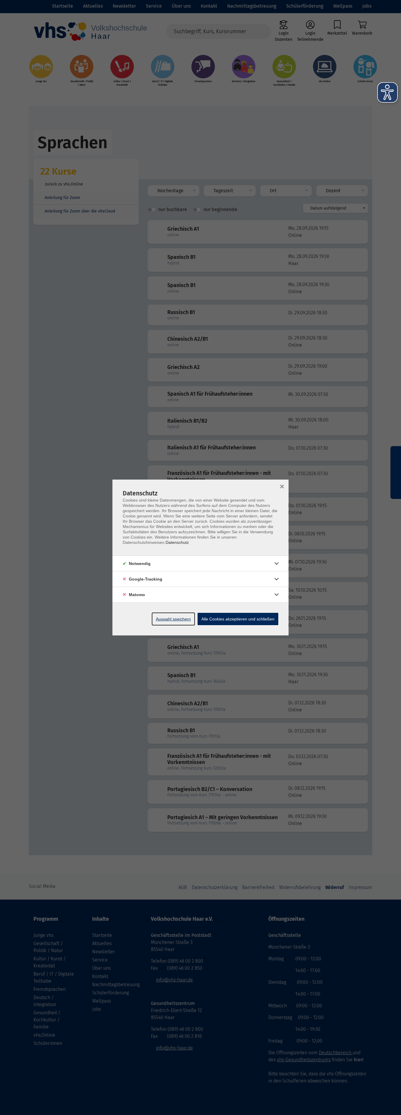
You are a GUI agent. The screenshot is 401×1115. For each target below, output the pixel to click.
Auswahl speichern (173, 619)
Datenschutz (177, 542)
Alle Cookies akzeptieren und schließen (237, 619)
